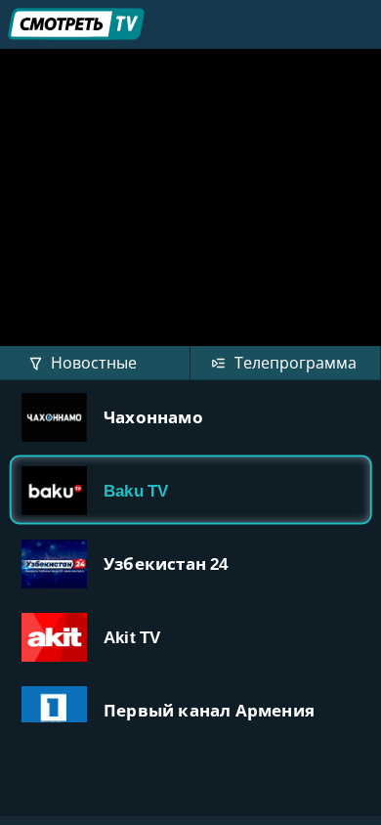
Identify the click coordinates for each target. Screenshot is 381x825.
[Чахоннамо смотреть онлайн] (190, 417)
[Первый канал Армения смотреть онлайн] (190, 710)
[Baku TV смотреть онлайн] (190, 490)
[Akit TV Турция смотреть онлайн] (190, 637)
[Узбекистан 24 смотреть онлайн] (190, 563)
